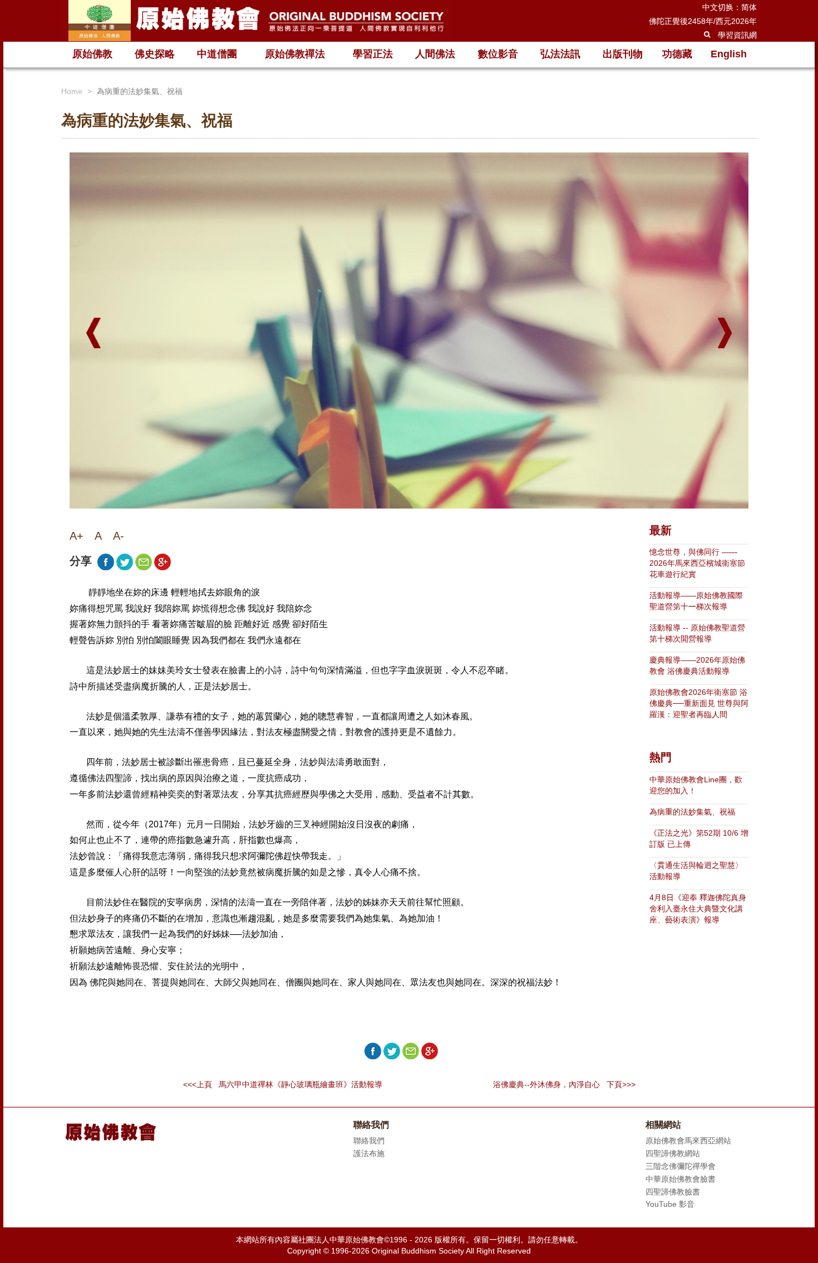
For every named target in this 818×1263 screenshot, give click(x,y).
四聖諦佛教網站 (672, 1153)
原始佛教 (92, 54)
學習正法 (373, 54)
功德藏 (677, 54)
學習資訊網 (737, 35)
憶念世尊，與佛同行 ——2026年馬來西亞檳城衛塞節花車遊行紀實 (697, 563)
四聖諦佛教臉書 (672, 1191)
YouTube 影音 (669, 1204)
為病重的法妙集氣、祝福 (692, 811)
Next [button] (725, 333)
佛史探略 (155, 54)
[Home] (256, 20)
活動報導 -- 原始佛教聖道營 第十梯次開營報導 (697, 633)
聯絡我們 (369, 1140)
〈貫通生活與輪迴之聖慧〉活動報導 (696, 871)
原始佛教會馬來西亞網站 (688, 1140)
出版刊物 (623, 54)
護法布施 (369, 1153)
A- (118, 536)
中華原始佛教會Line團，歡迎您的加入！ (695, 785)
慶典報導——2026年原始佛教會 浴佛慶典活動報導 (697, 665)
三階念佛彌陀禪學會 (680, 1166)
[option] (409, 411)
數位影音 (498, 54)
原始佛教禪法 (295, 54)
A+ (76, 536)
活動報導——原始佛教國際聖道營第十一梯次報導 (696, 601)
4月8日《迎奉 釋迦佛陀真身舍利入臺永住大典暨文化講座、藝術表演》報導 (697, 908)
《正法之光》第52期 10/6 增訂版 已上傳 (698, 838)
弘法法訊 (560, 54)
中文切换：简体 (729, 7)
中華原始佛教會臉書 (680, 1179)
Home (71, 91)
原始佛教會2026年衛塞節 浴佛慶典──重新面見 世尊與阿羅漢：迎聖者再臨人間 (698, 703)
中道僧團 (217, 54)
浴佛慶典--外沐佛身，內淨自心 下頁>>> (564, 1084)
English (729, 54)
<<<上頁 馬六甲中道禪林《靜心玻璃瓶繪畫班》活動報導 (282, 1084)
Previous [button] (93, 333)
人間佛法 (435, 54)
